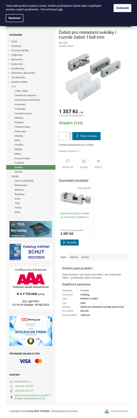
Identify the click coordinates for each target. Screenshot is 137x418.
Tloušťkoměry (18, 77)
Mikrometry (17, 59)
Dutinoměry (17, 64)
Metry (18, 140)
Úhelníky (19, 136)
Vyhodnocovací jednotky (27, 100)
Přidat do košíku (88, 136)
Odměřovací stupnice (25, 95)
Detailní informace (68, 151)
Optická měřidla (19, 82)
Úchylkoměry (18, 68)
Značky (15, 176)
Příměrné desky (22, 127)
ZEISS (14, 41)
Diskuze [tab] (74, 257)
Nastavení (15, 18)
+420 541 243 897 (24, 386)
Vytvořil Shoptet (119, 411)
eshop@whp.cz (23, 381)
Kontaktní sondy (23, 113)
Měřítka (18, 149)
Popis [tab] (63, 257)
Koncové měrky (22, 158)
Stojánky (19, 122)
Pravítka (19, 144)
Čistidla (18, 171)
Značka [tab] (85, 257)
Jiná (13, 86)
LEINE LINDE (21, 91)
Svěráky (19, 167)
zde (60, 9)
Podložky (19, 162)
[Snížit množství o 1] (70, 138)
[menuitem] (30, 181)
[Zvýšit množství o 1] (70, 134)
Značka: (66, 46)
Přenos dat (20, 131)
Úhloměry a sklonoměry (23, 73)
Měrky (18, 154)
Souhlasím (122, 8)
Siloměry (19, 117)
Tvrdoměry (20, 109)
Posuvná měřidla (20, 50)
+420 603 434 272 (24, 390)
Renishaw (16, 46)
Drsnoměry (20, 104)
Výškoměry (17, 55)
